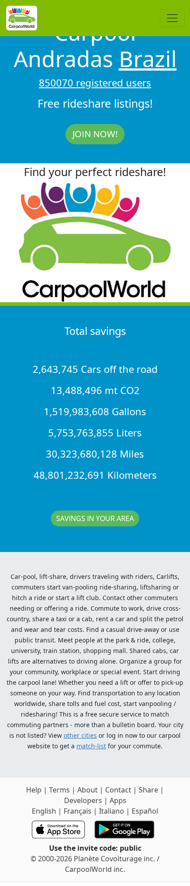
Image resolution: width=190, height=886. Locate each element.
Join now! (95, 134)
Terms (59, 790)
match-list (91, 746)
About (87, 790)
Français (77, 811)
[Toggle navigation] (172, 18)
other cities (80, 735)
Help (34, 790)
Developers (83, 800)
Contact (118, 790)
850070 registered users (95, 82)
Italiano (111, 811)
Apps (118, 800)
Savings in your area (95, 518)
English (44, 811)
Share (148, 790)
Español (145, 811)
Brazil (148, 59)
